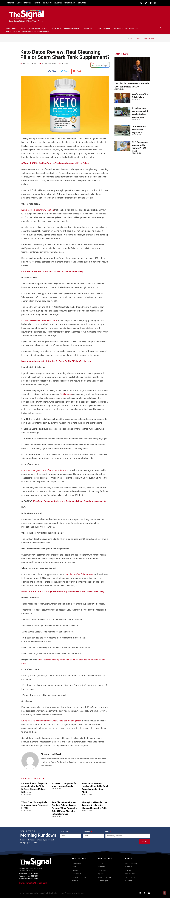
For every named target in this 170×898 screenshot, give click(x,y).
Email (107, 832)
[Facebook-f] (136, 893)
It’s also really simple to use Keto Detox (39, 320)
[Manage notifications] (164, 893)
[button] (160, 28)
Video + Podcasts (131, 28)
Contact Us (47, 3)
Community (88, 28)
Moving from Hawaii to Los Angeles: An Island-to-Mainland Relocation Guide (94, 805)
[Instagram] (155, 3)
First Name (64, 832)
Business (55, 28)
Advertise (58, 3)
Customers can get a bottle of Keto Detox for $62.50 (45, 470)
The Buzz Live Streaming (30, 28)
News (14, 28)
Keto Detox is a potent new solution (37, 210)
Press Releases (43, 32)
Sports (44, 28)
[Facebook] (141, 3)
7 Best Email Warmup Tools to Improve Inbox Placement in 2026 (34, 805)
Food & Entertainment (71, 28)
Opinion (117, 28)
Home (8, 28)
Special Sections (13, 32)
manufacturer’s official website (79, 574)
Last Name (87, 832)
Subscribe (10, 3)
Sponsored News (148, 38)
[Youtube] (150, 3)
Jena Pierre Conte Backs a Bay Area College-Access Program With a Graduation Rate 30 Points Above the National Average (64, 808)
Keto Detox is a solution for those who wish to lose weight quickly (51, 720)
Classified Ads (69, 3)
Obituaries (82, 3)
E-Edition (37, 3)
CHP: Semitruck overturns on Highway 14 (139, 129)
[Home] (126, 38)
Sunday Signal (27, 32)
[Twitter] (146, 3)
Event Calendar (104, 28)
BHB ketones (66, 394)
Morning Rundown (24, 3)
